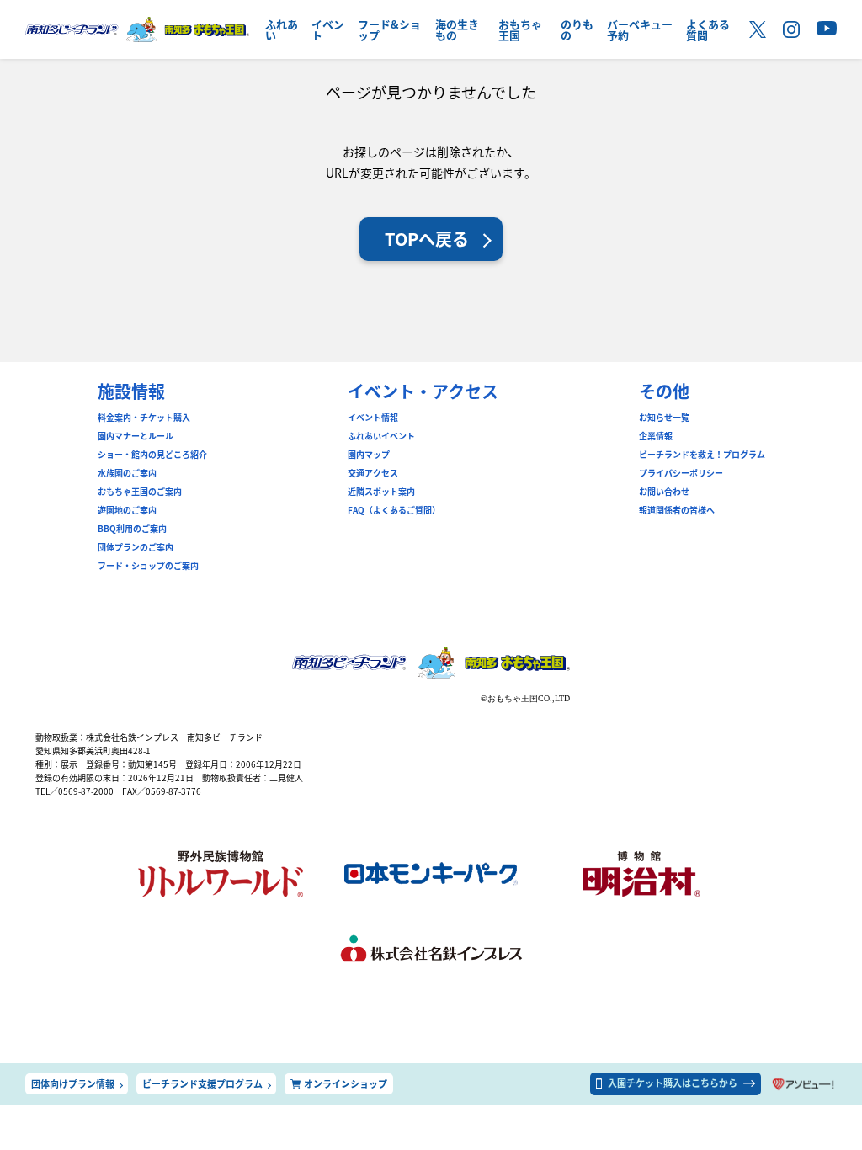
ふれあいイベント (381, 436)
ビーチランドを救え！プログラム (702, 455)
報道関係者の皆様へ (677, 510)
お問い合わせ (664, 492)
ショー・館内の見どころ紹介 (152, 455)
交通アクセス (373, 473)
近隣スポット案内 (381, 492)
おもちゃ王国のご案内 (140, 492)
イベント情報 (373, 418)
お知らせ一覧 (664, 418)
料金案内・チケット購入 (144, 418)
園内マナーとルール (135, 436)
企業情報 (656, 436)
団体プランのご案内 (135, 547)
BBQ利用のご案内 (132, 529)
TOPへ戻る (427, 238)
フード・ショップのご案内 (148, 566)
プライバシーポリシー (681, 473)
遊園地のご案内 (127, 510)
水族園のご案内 (127, 473)
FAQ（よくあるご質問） (394, 510)
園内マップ (369, 455)
